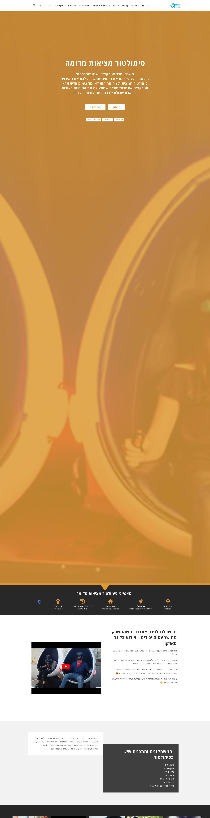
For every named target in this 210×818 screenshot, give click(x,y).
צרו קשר (95, 107)
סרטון (116, 107)
